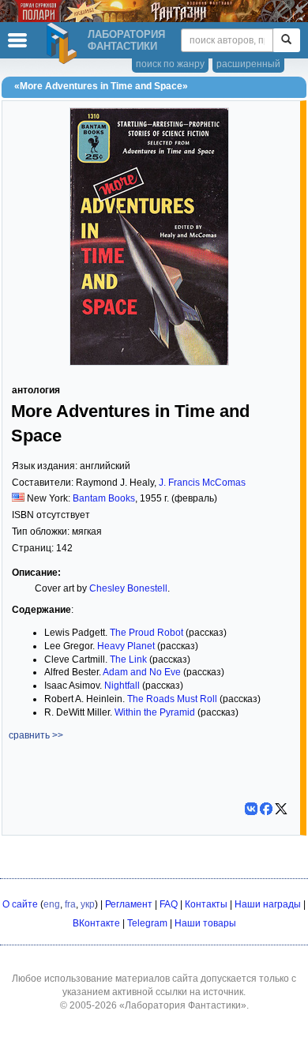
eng (51, 904)
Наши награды (268, 904)
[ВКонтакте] (251, 808)
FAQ (169, 904)
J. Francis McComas (202, 482)
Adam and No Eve (142, 672)
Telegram (147, 923)
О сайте (20, 904)
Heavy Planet (126, 646)
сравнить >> (36, 735)
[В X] (281, 808)
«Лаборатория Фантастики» (182, 1005)
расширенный (248, 64)
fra (70, 904)
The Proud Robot (146, 632)
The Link (128, 659)
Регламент (128, 904)
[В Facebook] (266, 808)
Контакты (206, 904)
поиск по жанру (170, 64)
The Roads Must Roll (172, 698)
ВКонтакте (96, 923)
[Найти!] (286, 40)
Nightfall (122, 685)
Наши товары (205, 923)
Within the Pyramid (155, 712)
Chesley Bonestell (128, 588)
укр (88, 904)
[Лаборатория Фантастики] (64, 43)
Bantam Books (104, 498)
